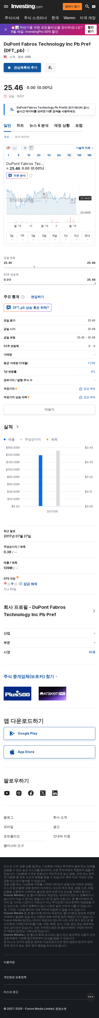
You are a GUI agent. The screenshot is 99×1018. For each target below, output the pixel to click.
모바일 (8, 827)
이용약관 (9, 962)
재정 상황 (62, 125)
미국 (92, 652)
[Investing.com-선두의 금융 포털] (27, 6)
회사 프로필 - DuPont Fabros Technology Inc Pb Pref (35, 610)
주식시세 (12, 18)
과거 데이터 (22, 136)
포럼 (79, 125)
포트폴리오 (12, 836)
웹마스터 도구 (14, 845)
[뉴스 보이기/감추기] (31, 147)
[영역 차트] (14, 147)
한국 (55, 18)
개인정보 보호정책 (15, 977)
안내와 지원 (61, 836)
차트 (20, 125)
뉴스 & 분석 (39, 125)
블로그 (8, 817)
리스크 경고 (11, 992)
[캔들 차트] (8, 147)
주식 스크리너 (35, 18)
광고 (56, 827)
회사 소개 (60, 817)
